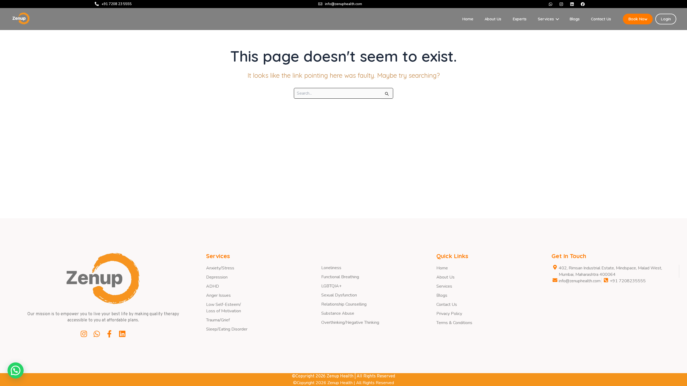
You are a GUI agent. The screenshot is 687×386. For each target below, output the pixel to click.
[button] (16, 370)
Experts (520, 18)
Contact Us (601, 18)
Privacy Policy (449, 314)
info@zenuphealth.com (343, 4)
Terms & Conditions (454, 323)
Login (666, 18)
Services (444, 286)
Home (467, 18)
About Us (493, 18)
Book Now (637, 18)
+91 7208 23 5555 (116, 4)
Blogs (574, 18)
